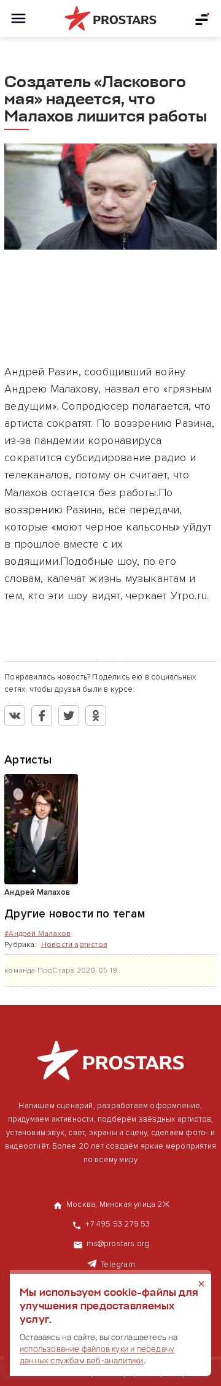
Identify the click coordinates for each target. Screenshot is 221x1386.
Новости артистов (74, 944)
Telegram (118, 1264)
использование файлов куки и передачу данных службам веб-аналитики (97, 1354)
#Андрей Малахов (37, 933)
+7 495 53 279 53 (117, 1224)
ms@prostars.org (118, 1244)
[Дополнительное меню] (202, 18)
